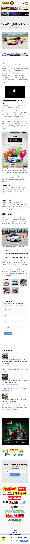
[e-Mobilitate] (15, 511)
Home (15, 528)
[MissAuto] (14, 507)
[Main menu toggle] (26, 3)
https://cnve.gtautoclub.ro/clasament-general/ (16, 257)
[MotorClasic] (10, 502)
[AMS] (22, 489)
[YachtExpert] (23, 502)
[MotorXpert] (20, 493)
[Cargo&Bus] (14, 498)
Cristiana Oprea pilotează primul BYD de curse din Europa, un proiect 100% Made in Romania (14, 361)
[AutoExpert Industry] (14, 520)
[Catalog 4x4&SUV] (14, 515)
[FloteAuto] (8, 493)
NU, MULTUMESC (15, 540)
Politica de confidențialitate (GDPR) (15, 534)
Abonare (15, 474)
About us (15, 532)
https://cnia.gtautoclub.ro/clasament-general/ (16, 250)
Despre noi (15, 530)
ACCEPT (24, 540)
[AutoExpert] (10, 489)
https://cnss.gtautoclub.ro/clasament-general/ (16, 253)
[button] (23, 3)
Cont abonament (15, 468)
